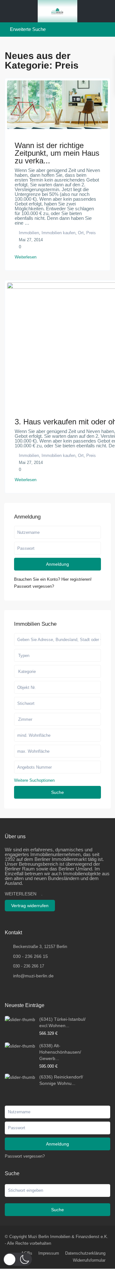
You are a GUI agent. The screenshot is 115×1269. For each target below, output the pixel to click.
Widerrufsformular (89, 1260)
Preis (91, 232)
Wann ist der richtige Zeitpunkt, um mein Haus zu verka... (57, 153)
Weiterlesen (25, 257)
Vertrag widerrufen (30, 905)
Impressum (48, 1253)
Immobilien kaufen (58, 232)
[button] (17, 1259)
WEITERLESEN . (23, 893)
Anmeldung (57, 564)
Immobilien (29, 232)
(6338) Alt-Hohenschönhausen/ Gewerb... (60, 1052)
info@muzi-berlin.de (33, 975)
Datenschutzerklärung (85, 1253)
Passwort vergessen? (34, 586)
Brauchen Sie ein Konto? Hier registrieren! (53, 579)
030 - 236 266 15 (30, 956)
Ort (81, 232)
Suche (57, 792)
